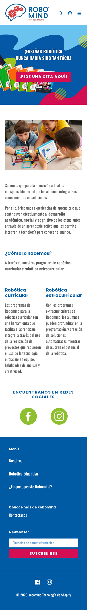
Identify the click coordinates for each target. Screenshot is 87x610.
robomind (35, 595)
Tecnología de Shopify (56, 595)
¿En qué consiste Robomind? (30, 486)
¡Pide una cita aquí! (43, 76)
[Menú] (79, 12)
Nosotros (15, 460)
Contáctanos (18, 515)
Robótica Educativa (23, 473)
